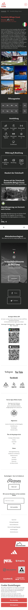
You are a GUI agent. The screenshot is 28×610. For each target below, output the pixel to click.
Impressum (14, 519)
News (14, 443)
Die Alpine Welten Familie (14, 438)
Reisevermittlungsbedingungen (14, 527)
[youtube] (19, 373)
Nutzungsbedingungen (14, 522)
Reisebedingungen (14, 529)
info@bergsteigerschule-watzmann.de (14, 407)
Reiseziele (14, 457)
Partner (14, 439)
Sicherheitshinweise (14, 532)
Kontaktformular (14, 426)
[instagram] (9, 373)
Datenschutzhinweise (14, 524)
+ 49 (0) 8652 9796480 (15, 404)
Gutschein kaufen (14, 429)
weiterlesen (14, 278)
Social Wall (14, 441)
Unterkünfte (3, 11)
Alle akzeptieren (14, 605)
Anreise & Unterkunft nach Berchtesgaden (14, 424)
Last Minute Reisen (14, 463)
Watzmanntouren (14, 455)
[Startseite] (3, 4)
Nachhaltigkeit (14, 428)
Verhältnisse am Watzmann (14, 453)
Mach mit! (14, 487)
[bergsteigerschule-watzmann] (22, 387)
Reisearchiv (14, 461)
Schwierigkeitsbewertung (14, 451)
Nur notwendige (14, 600)
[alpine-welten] (6, 387)
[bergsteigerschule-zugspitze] (14, 387)
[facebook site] (14, 378)
